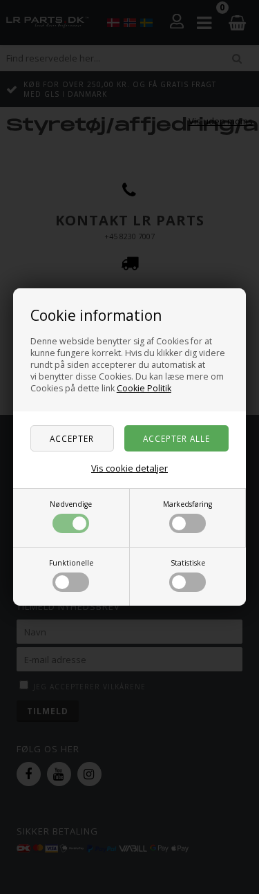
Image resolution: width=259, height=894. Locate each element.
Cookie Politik (144, 388)
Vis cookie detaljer (129, 468)
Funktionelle (71, 563)
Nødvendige (71, 504)
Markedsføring (187, 504)
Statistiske (188, 563)
